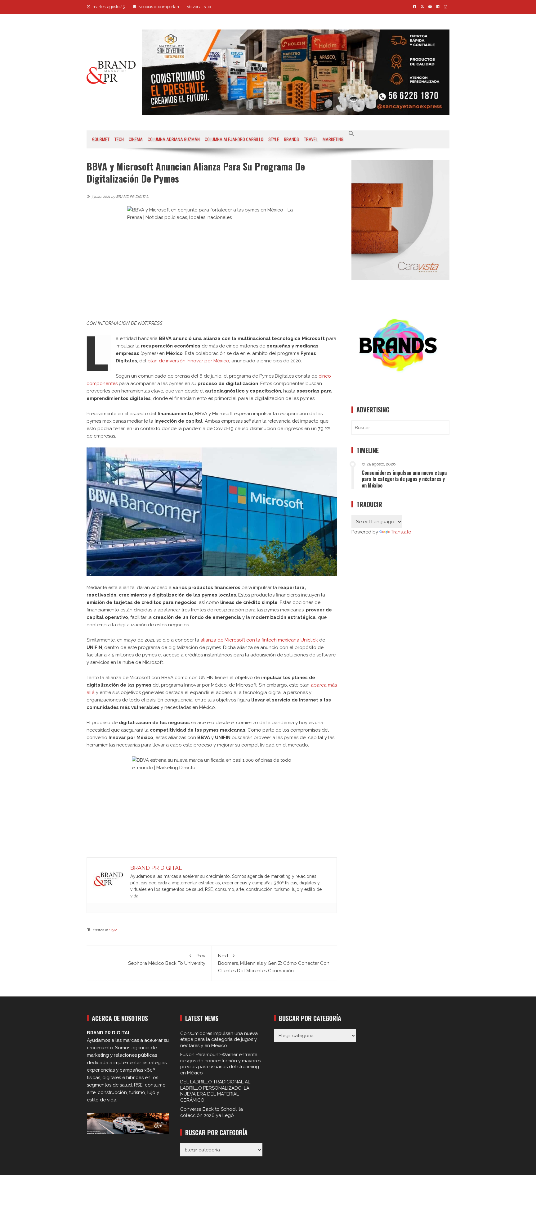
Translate (401, 532)
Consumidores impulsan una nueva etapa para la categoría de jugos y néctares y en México (404, 479)
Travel (311, 139)
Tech (119, 139)
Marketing (333, 139)
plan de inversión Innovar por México (188, 361)
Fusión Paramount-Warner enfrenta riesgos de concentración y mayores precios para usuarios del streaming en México (220, 1064)
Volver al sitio (199, 6)
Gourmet (100, 139)
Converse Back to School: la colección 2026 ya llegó (211, 1112)
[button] (351, 133)
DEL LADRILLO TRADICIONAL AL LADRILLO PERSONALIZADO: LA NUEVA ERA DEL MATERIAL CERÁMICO (215, 1091)
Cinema (136, 139)
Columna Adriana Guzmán (174, 139)
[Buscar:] (400, 427)
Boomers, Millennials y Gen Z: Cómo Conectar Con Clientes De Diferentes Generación (273, 963)
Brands (291, 139)
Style (273, 139)
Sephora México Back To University (166, 959)
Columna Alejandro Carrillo (234, 139)
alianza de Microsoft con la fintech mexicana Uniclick (259, 640)
